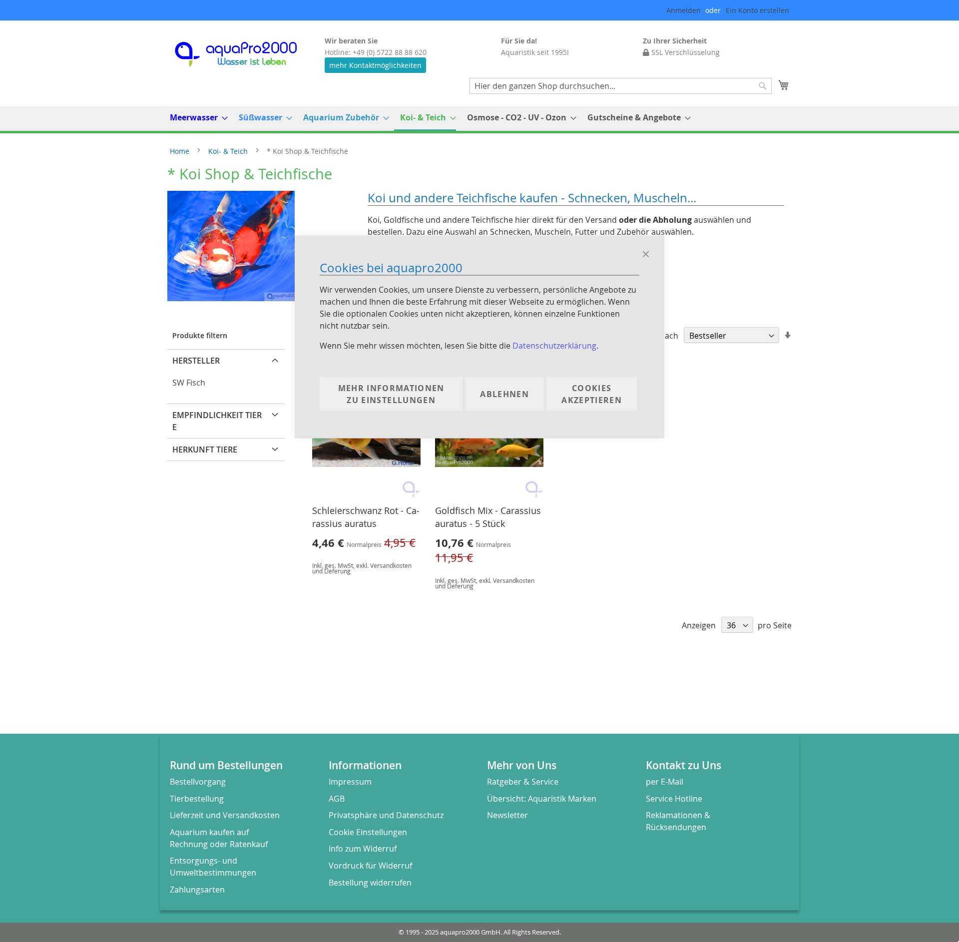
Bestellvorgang (198, 781)
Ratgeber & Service (522, 781)
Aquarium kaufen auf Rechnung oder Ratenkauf (219, 838)
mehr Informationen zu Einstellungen (391, 393)
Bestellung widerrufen (370, 882)
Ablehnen (504, 393)
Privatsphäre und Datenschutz (386, 815)
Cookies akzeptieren (591, 393)
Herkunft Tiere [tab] (204, 449)
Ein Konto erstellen (757, 10)
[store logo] (245, 54)
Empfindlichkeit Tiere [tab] (217, 421)
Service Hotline (674, 798)
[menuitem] (196, 117)
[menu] (479, 118)
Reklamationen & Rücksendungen (678, 821)
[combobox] (621, 86)
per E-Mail (664, 781)
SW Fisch (188, 382)
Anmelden (683, 10)
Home (180, 151)
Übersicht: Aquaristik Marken (541, 798)
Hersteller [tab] (196, 360)
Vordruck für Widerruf (370, 865)
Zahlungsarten (197, 889)
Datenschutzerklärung (554, 345)
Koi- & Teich (229, 151)
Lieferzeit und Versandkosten (225, 815)
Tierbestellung (197, 798)
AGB (337, 798)
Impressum (350, 781)
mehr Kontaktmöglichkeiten (375, 65)
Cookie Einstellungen (368, 832)
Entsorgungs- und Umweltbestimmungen (213, 866)
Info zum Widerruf (363, 848)
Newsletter (507, 815)
